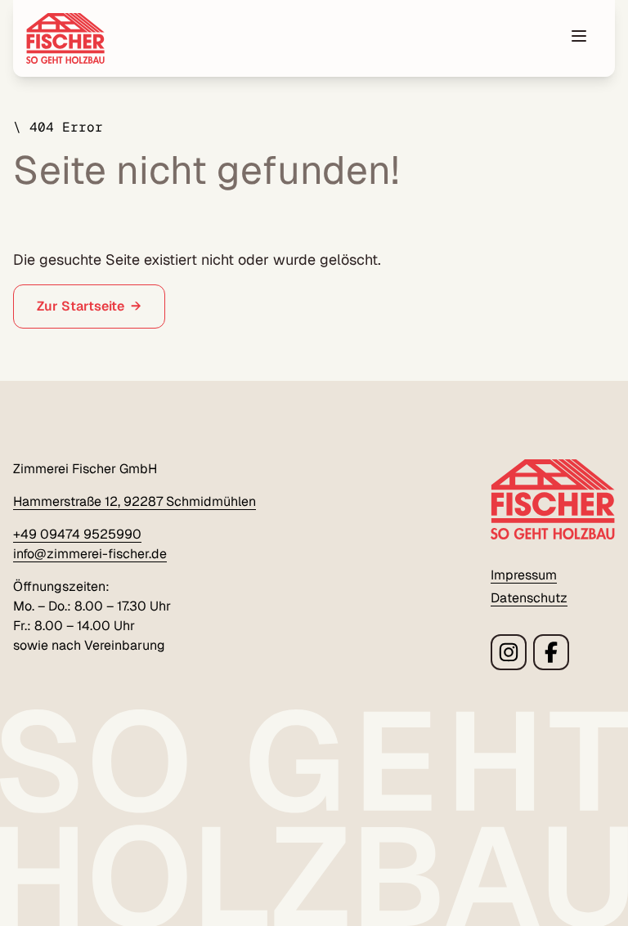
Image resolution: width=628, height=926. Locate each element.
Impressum (524, 575)
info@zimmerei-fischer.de (90, 553)
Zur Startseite (80, 306)
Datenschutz (529, 597)
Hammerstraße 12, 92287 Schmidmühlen (134, 501)
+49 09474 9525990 (77, 534)
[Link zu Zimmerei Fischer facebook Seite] (551, 652)
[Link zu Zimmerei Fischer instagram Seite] (509, 652)
